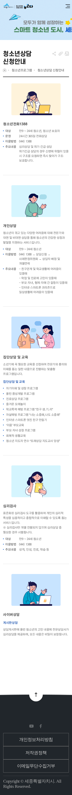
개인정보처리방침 (36, 739)
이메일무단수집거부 (36, 765)
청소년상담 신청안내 (50, 70)
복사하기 (61, 54)
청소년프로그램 (22, 70)
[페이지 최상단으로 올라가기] (36, 694)
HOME (4, 70)
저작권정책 (36, 752)
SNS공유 (54, 54)
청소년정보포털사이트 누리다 (18, 6)
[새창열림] (32, 726)
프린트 (67, 54)
